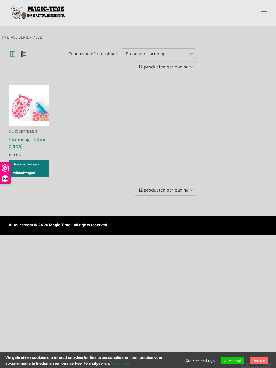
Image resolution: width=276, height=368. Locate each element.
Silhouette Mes (23, 131)
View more (120, 363)
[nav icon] (264, 13)
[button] (29, 168)
